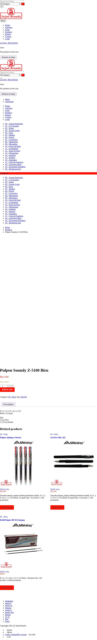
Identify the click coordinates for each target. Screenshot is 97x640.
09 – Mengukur (11, 144)
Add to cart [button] (7, 507)
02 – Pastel (9, 128)
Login (7, 39)
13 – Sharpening (11, 153)
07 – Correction (11, 140)
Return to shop (8, 57)
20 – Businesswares (13, 169)
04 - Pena (12, 397)
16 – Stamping (11, 160)
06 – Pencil (9, 137)
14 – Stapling (10, 155)
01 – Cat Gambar (12, 126)
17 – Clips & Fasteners (14, 162)
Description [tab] (8, 404)
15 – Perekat (10, 158)
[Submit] (23, 4)
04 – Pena (9, 133)
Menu (7, 99)
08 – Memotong (11, 142)
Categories (9, 102)
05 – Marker (10, 135)
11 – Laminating (11, 149)
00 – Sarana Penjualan (14, 124)
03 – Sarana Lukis (12, 130)
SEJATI (23, 397)
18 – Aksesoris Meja (13, 164)
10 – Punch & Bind (13, 146)
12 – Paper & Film (12, 151)
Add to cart (7, 389)
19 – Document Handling (15, 167)
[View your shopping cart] (1, 45)
